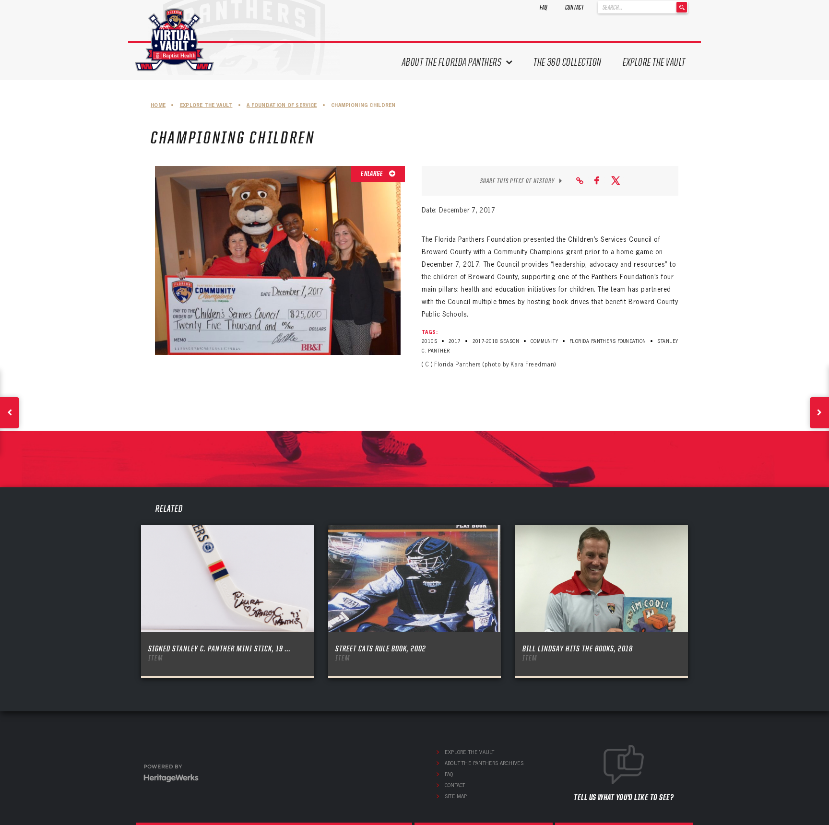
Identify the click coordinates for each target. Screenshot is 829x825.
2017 (455, 341)
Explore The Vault (654, 62)
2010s (429, 341)
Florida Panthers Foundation (607, 341)
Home (158, 105)
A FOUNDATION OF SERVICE (282, 105)
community (544, 341)
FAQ (544, 7)
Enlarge (372, 173)
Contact (574, 7)
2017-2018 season (496, 341)
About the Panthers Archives (484, 763)
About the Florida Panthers (452, 62)
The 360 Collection (567, 62)
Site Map (456, 796)
